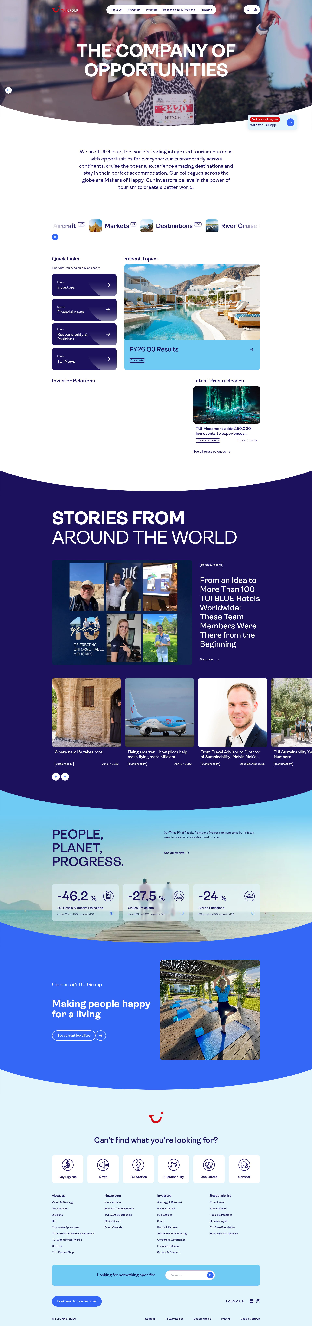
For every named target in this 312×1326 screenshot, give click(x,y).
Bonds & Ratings (167, 1227)
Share (160, 1221)
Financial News (166, 1208)
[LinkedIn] (252, 1301)
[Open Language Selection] (255, 9)
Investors (151, 9)
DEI (54, 1221)
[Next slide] (65, 777)
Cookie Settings (250, 1318)
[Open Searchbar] (248, 9)
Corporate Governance (171, 1239)
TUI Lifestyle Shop (63, 1252)
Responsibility (220, 1196)
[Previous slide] (56, 777)
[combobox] (190, 1275)
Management (60, 1208)
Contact (150, 1318)
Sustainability (218, 1208)
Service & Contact (168, 1252)
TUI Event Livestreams (118, 1214)
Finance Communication (119, 1208)
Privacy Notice (174, 1318)
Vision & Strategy (62, 1202)
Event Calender (114, 1227)
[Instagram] (258, 1301)
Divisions (57, 1214)
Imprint (225, 1318)
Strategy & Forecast (169, 1202)
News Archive (113, 1202)
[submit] (210, 1275)
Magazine (206, 9)
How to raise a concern (224, 1233)
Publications (164, 1214)
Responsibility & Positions (179, 9)
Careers (57, 1246)
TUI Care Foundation (222, 1227)
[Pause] (8, 90)
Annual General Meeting (172, 1233)
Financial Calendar (168, 1246)
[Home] (65, 9)
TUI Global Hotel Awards (67, 1239)
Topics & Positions (221, 1214)
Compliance (217, 1202)
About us (116, 9)
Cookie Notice (202, 1318)
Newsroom (133, 9)
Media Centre (113, 1221)
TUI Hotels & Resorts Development (73, 1233)
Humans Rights (219, 1221)
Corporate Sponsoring (65, 1227)
